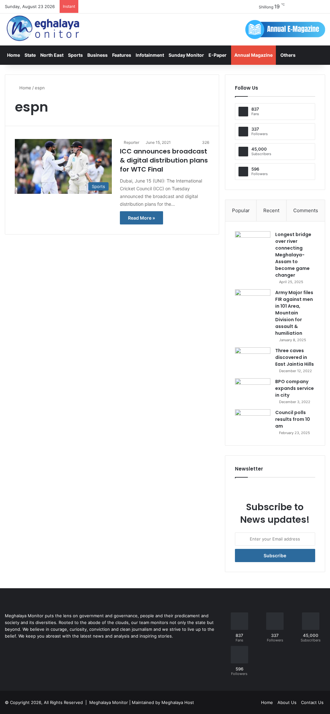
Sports (75, 55)
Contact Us (312, 702)
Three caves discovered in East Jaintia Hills (294, 357)
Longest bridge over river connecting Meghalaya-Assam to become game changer (293, 254)
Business (97, 55)
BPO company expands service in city (294, 388)
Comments (305, 210)
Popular (241, 210)
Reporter (131, 142)
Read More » (141, 218)
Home (13, 55)
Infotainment (150, 55)
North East (51, 55)
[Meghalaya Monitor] (43, 28)
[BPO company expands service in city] (252, 390)
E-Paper (218, 55)
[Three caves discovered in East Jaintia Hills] (252, 359)
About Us (286, 702)
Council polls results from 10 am (292, 419)
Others (288, 55)
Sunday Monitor (186, 55)
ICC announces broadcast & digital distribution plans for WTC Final (164, 160)
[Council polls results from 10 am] (252, 421)
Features (121, 55)
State (30, 55)
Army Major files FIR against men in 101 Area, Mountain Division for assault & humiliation (294, 312)
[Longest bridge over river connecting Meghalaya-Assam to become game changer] (252, 243)
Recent (271, 210)
